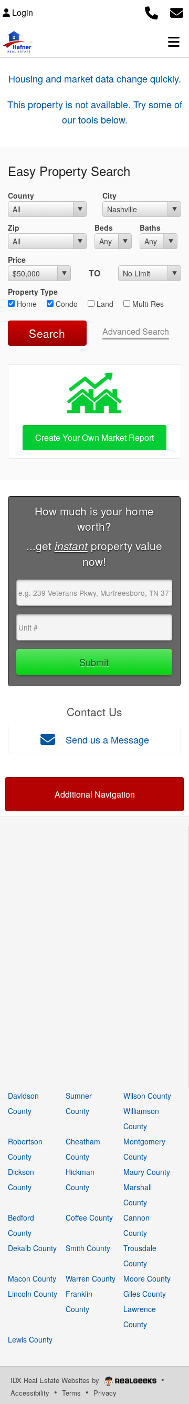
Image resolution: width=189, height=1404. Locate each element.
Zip (13, 227)
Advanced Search (135, 331)
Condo (66, 303)
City (109, 195)
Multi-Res (147, 303)
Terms (71, 1393)
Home (26, 303)
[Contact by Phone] (151, 11)
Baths (150, 227)
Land (103, 303)
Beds (103, 227)
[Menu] (173, 41)
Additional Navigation (95, 794)
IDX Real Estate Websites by (55, 1380)
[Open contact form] (176, 11)
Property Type (33, 291)
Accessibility (29, 1393)
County (21, 195)
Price (17, 259)
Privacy (105, 1393)
